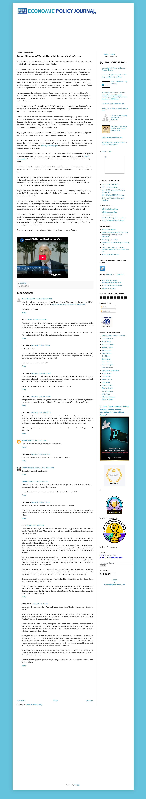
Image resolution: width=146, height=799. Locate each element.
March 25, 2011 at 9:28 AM (40, 454)
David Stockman (107, 391)
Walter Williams (107, 400)
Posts (104, 307)
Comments (106, 311)
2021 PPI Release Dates (110, 187)
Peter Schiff (106, 382)
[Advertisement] (73, 33)
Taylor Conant (27, 299)
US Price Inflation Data (110, 209)
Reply (24, 312)
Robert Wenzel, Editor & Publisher (113, 336)
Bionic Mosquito (107, 365)
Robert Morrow (107, 362)
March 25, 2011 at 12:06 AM (41, 412)
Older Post (89, 700)
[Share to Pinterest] (28, 286)
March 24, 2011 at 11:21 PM (41, 396)
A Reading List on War (109, 240)
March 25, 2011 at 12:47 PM (38, 481)
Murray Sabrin (107, 379)
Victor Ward (106, 394)
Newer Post (21, 700)
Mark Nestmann (107, 368)
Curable (25, 481)
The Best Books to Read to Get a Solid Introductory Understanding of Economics (115, 235)
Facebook (109, 274)
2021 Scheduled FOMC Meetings (113, 195)
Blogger (77, 785)
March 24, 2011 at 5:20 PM (37, 320)
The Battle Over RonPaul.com (112, 137)
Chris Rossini (106, 376)
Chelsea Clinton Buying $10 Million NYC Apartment (119, 117)
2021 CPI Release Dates (110, 184)
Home (55, 700)
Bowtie (24, 440)
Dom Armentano (107, 338)
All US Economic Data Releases (113, 221)
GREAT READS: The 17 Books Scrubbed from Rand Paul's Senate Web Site (115, 250)
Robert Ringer (106, 373)
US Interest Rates (108, 215)
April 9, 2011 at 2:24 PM (39, 604)
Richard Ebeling (107, 347)
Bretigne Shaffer (107, 385)
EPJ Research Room (109, 288)
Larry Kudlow (107, 353)
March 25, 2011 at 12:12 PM (44, 468)
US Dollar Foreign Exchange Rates (114, 218)
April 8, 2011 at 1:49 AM (35, 525)
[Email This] (20, 286)
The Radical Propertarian (110, 370)
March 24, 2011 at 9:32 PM (40, 345)
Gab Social (119, 274)
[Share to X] (24, 286)
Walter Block (106, 341)
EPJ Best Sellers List (109, 230)
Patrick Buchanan (108, 344)
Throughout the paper (49, 146)
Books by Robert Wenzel (110, 254)
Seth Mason (106, 356)
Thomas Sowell (107, 388)
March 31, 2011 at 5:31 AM (40, 502)
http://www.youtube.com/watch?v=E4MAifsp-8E (68, 304)
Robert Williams (28, 468)
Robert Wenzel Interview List (112, 285)
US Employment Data (109, 212)
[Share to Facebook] (26, 286)
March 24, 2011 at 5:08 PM (42, 299)
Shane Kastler (106, 350)
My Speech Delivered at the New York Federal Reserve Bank (119, 128)
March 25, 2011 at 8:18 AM (37, 440)
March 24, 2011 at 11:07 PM (41, 373)
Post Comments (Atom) (34, 705)
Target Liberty (106, 151)
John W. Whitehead (108, 397)
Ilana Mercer (106, 359)
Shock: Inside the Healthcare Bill (113, 104)
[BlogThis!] (22, 286)
